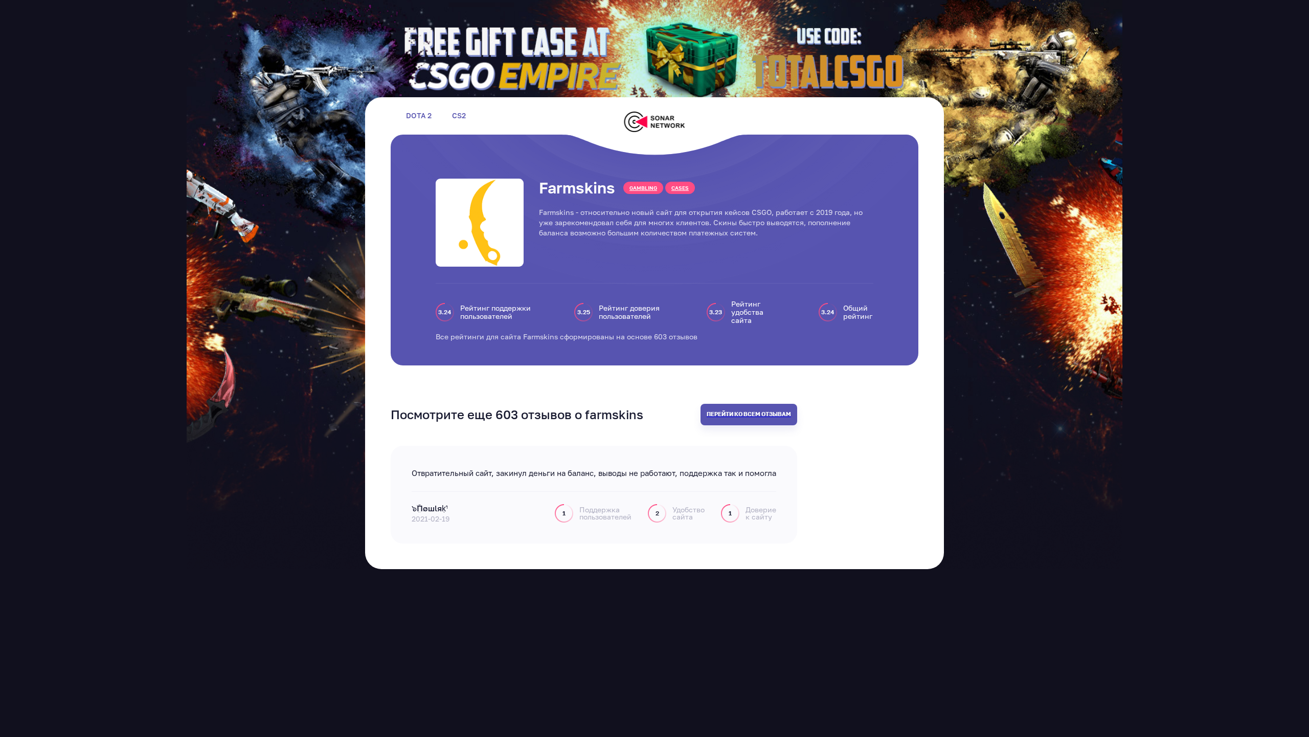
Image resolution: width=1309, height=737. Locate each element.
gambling (643, 188)
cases (680, 188)
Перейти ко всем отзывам (749, 413)
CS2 (459, 116)
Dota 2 (419, 116)
